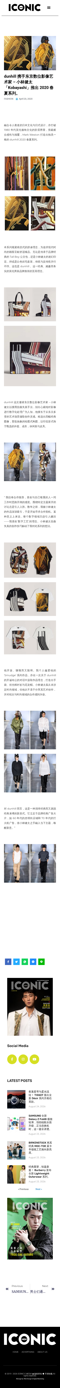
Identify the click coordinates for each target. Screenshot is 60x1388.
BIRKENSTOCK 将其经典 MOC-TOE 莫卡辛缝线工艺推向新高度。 (40, 1147)
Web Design (28, 1379)
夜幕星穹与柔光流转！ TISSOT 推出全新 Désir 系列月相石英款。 (40, 1096)
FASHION (8, 99)
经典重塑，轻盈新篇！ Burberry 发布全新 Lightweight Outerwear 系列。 (40, 1171)
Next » (39, 1189)
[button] (48, 7)
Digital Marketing (38, 1379)
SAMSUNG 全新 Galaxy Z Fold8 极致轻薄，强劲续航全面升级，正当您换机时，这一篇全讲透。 (40, 1122)
